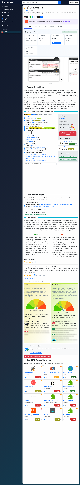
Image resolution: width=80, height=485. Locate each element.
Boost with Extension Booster (68, 159)
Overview (28, 26)
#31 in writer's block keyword (67, 129)
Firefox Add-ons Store (69, 31)
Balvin (27, 10)
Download (37, 26)
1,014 (63, 118)
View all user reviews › (30, 278)
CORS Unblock (66, 141)
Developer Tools (40, 114)
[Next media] (75, 70)
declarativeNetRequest (32, 139)
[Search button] (59, 2)
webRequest (29, 135)
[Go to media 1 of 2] (50, 84)
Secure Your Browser (36, 352)
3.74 (37, 120)
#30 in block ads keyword (66, 127)
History (6, 29)
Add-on (32, 10)
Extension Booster (9, 22)
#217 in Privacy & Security (65, 124)
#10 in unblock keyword (65, 126)
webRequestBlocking (31, 137)
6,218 (35, 119)
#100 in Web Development (65, 123)
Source (45, 26)
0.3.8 (32, 122)
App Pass (6, 19)
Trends (60, 26)
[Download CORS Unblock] (57, 39)
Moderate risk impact (36, 128)
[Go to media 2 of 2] (52, 84)
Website (32, 145)
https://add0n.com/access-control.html (42, 206)
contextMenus (30, 141)
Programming (48, 114)
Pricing (6, 25)
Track (36, 32)
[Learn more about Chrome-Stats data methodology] (45, 149)
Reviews (52, 26)
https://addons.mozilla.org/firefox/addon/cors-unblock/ (55, 204)
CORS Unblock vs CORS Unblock (36, 154)
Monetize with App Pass (68, 156)
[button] (74, 2)
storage (28, 132)
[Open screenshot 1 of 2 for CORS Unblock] (43, 69)
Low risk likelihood (49, 128)
